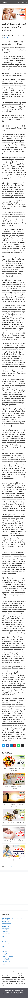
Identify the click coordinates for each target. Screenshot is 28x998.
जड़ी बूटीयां (4, 936)
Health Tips (8, 866)
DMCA (22, 994)
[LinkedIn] (11, 745)
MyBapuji (4, 2)
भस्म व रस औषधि (6, 934)
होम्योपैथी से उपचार (6, 939)
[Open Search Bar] (18, 2)
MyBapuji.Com (19, 990)
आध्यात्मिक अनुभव (6, 961)
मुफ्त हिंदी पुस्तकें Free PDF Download (12, 919)
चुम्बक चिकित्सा (5, 926)
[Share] (22, 745)
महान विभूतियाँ (5, 959)
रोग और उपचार (5, 921)
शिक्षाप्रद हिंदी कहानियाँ (7, 956)
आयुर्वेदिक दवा (5, 931)
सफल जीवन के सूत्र (6, 944)
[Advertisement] (14, 888)
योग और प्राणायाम (6, 949)
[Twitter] (3, 745)
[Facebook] (7, 745)
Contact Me (14, 992)
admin (6, 37)
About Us (8, 992)
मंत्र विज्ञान (4, 951)
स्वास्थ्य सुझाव (5, 929)
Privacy (18, 994)
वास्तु (3, 946)
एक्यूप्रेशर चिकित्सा (6, 924)
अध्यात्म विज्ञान (5, 954)
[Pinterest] (14, 745)
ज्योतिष (3, 964)
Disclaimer (12, 994)
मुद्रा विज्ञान (5, 941)
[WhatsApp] (18, 745)
